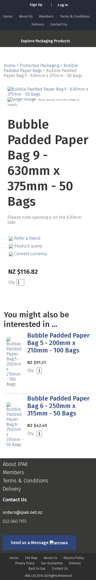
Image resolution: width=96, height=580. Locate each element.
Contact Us (58, 24)
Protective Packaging (39, 65)
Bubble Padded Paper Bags (41, 68)
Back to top (37, 568)
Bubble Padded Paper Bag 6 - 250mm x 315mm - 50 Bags (58, 406)
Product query (28, 246)
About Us (26, 16)
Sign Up (36, 5)
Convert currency (30, 253)
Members (46, 16)
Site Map (31, 558)
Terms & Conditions (75, 16)
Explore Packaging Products (45, 41)
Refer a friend (27, 238)
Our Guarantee (52, 563)
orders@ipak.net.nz (22, 512)
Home (8, 16)
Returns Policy (73, 558)
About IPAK (15, 464)
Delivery (37, 24)
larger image (24, 99)
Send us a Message (30, 542)
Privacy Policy (25, 563)
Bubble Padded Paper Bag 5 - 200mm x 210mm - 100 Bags (58, 343)
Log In (63, 5)
